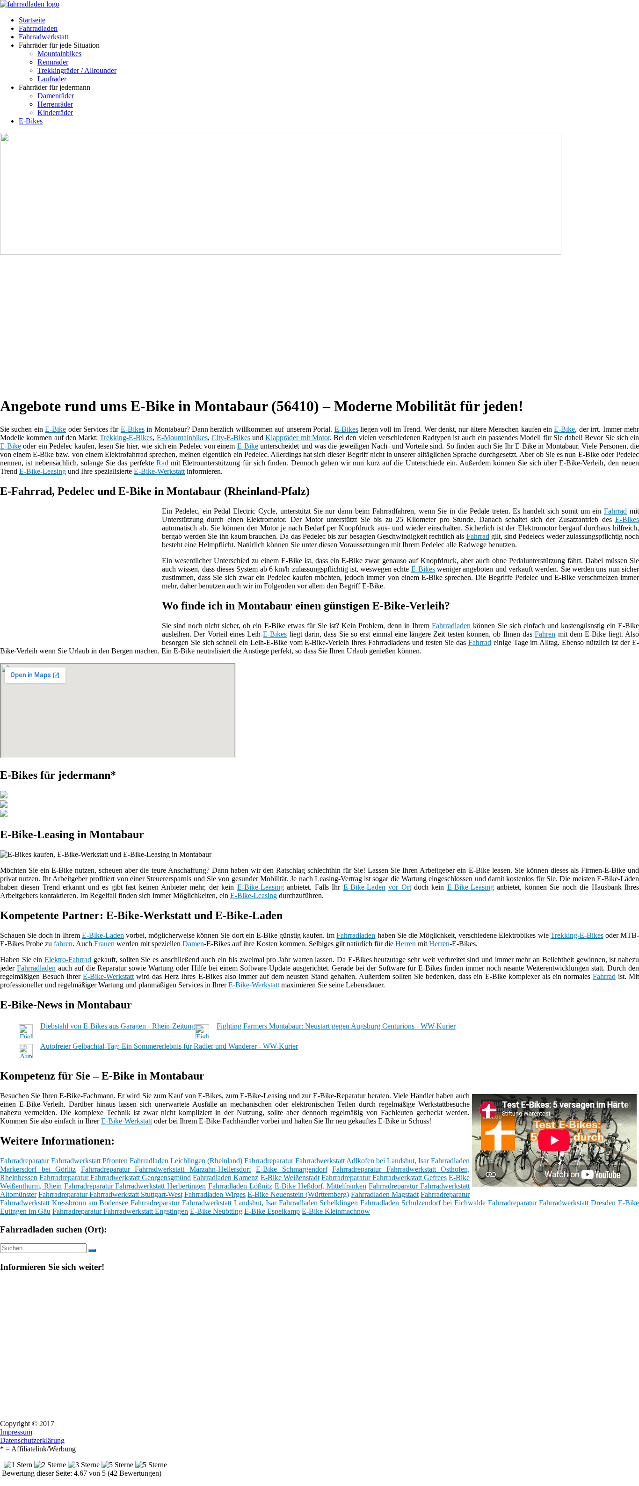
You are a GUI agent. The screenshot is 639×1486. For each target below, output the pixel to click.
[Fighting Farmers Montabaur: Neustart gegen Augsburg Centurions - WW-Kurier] (202, 1036)
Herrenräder (55, 104)
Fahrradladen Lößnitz (240, 1186)
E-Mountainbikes (182, 438)
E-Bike (55, 429)
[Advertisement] (287, 322)
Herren (405, 944)
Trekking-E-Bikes (126, 438)
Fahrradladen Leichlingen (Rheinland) (186, 1161)
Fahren (545, 634)
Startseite (32, 20)
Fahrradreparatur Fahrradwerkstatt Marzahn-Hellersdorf (166, 1169)
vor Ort (399, 887)
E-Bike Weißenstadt (290, 1178)
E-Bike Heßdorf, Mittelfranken (321, 1186)
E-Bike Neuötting (216, 1211)
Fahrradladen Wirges (215, 1194)
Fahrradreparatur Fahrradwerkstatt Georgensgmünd (115, 1178)
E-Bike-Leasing (42, 471)
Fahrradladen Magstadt (385, 1194)
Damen (193, 944)
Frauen (104, 944)
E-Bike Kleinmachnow (336, 1211)
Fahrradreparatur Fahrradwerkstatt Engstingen (120, 1211)
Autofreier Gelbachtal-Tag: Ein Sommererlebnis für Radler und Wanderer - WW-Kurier (169, 1046)
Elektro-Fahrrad (67, 960)
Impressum (16, 1432)
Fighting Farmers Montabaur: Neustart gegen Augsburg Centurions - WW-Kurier (336, 1026)
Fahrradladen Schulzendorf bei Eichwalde (422, 1203)
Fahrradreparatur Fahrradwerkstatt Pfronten (64, 1161)
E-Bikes (31, 121)
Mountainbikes (59, 54)
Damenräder (55, 96)
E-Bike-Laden (364, 887)
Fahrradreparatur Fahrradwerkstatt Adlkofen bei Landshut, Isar (336, 1161)
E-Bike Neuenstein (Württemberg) (298, 1194)
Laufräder (51, 79)
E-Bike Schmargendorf (291, 1169)
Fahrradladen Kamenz (225, 1178)
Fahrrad (615, 511)
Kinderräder (55, 112)
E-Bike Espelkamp (272, 1211)
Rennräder (52, 62)
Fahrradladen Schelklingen (318, 1203)
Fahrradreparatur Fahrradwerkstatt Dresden (552, 1203)
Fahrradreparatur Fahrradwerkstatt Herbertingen (135, 1186)
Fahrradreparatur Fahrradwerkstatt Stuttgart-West (110, 1194)
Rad (162, 463)
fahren (63, 944)
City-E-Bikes (230, 438)
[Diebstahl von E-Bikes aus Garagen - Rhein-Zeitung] (26, 1036)
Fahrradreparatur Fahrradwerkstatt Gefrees (384, 1178)
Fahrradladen (38, 28)
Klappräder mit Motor (297, 438)
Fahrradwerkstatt (43, 37)
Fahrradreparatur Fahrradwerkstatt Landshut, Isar (203, 1203)
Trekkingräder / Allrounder (76, 70)
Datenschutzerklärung (32, 1440)
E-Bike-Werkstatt (159, 471)
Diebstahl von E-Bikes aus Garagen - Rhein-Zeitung (117, 1026)
